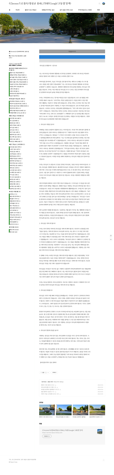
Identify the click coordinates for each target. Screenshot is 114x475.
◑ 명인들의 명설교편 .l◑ (17, 99)
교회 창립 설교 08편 (15, 118)
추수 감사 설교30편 (15, 177)
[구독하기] (111, 239)
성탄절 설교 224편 (15, 181)
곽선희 (18, 10)
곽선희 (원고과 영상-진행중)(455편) (19, 106)
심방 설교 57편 (14, 130)
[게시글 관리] (48, 372)
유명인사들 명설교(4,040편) (18, 110)
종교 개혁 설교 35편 (15, 137)
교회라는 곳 (13, 194)
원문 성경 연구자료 (15, 196)
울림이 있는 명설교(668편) (17, 72)
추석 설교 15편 (14, 175)
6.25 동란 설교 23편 (15, 170)
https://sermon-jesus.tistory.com (52, 432)
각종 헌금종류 (14, 222)
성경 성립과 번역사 (15, 208)
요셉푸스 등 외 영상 (15, 212)
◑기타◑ (43, 382)
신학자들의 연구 (14, 203)
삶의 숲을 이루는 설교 (66, 10)
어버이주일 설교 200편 (16, 165)
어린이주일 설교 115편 (16, 163)
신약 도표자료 (14, 210)
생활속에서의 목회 (15, 201)
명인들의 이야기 (14, 199)
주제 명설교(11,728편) (85, 10)
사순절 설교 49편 (15, 151)
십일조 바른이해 (14, 96)
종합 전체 (50, 382)
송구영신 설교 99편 (15, 186)
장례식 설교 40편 (15, 139)
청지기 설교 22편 (15, 132)
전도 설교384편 (14, 120)
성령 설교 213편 (14, 168)
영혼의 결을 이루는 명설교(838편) (19, 82)
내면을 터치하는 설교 (48, 10)
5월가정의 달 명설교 (15, 161)
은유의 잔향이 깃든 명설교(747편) (19, 79)
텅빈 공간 (13, 232)
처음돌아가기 (72, 51)
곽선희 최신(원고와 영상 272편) (18, 103)
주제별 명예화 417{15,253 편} (18, 113)
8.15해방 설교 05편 (15, 172)
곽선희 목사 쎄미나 (15, 108)
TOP (103, 460)
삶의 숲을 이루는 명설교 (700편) (18, 77)
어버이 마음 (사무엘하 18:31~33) (50, 394)
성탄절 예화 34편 (15, 184)
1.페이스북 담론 (14, 89)
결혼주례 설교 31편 (15, 134)
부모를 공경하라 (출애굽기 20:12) (50, 389)
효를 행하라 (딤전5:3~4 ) (47, 392)
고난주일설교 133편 (15, 154)
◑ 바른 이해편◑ (15, 191)
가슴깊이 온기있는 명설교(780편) (19, 84)
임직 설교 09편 (14, 127)
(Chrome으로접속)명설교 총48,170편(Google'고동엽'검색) (40, 3)
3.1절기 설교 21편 (15, 149)
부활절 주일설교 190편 (16, 158)
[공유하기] (46, 372)
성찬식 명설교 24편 (15, 125)
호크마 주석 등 (14, 224)
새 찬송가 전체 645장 (16, 217)
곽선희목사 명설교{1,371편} (17, 101)
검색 (99, 3)
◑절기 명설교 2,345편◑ (17, 144)
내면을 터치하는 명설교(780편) (18, 75)
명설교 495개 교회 (15, 219)
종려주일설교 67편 (15, 156)
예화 (98, 10)
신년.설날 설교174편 (15, 147)
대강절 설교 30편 (15, 179)
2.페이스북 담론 (14, 91)
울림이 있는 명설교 (30, 10)
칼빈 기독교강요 (14, 205)
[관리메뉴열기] (111, 235)
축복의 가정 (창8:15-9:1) (47, 385)
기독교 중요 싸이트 (15, 215)
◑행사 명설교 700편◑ (16, 116)
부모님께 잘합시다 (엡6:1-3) (48, 387)
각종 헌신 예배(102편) (16, 141)
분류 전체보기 (15, 65)
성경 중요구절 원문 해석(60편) (18, 93)
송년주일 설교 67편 (15, 188)
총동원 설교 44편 (15, 123)
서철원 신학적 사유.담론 (17, 86)
